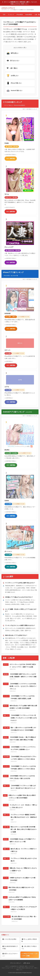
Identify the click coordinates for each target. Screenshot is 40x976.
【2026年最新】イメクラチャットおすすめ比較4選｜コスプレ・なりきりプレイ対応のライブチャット (23, 686)
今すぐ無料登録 (10, 158)
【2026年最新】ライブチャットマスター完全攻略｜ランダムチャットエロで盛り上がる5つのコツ (24, 718)
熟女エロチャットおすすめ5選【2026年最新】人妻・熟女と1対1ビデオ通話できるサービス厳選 (24, 829)
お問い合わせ (26, 963)
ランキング (11, 14)
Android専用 (28, 14)
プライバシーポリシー (15, 963)
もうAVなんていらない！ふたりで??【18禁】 (29, 954)
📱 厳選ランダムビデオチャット (9, 954)
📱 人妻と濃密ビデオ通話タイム (29, 947)
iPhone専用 (20, 14)
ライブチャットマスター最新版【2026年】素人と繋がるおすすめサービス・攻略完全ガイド (24, 817)
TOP (4, 14)
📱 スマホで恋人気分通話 (9, 939)
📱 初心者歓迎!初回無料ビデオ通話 (10, 947)
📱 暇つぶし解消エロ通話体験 (29, 940)
